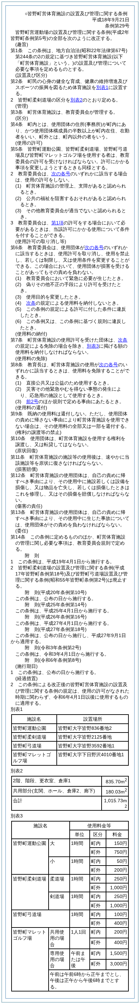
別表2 (76, 100)
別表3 (93, 346)
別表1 (102, 87)
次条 (31, 303)
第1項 (57, 222)
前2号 (32, 401)
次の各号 (60, 173)
